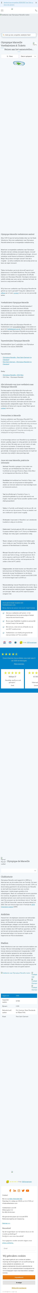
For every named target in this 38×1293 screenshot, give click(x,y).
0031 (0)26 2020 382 (15, 1199)
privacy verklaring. (7, 1243)
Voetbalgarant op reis (13, 329)
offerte (3, 293)
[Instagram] (19, 1190)
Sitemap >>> (6, 1223)
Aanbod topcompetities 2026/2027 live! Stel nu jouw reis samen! (18, 4)
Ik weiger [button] (19, 1282)
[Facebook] (10, 1190)
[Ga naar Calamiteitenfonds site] (14, 642)
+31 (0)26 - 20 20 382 (35, 10)
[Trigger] (19, 871)
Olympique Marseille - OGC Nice (13, 375)
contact (16, 293)
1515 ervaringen (32, 642)
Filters (11, 56)
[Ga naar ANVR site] (9, 642)
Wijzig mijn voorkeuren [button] (19, 1288)
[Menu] (3, 10)
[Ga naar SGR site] (3, 642)
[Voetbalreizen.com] (19, 10)
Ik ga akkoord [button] (19, 1277)
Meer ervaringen (19, 664)
